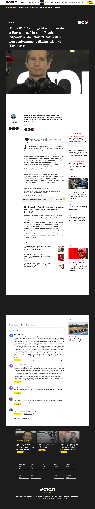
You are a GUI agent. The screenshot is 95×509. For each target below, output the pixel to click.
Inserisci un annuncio (69, 479)
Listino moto (56, 466)
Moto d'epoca (68, 470)
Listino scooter (56, 468)
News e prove (22, 464)
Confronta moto (56, 479)
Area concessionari (90, 3)
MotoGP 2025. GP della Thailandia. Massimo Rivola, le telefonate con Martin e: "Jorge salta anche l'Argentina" (25, 446)
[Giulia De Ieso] (13, 116)
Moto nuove (67, 466)
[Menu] (3, 2)
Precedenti (57, 7)
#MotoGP (32, 192)
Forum (20, 479)
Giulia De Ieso (13, 122)
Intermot (44, 473)
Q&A (55, 477)
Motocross (32, 473)
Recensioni (55, 475)
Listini (55, 464)
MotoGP (12, 22)
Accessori (67, 473)
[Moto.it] (11, 2)
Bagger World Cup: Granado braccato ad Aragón (78, 340)
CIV (31, 477)
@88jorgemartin (38, 191)
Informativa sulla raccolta (5, 508)
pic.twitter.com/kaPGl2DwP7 (40, 192)
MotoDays (44, 470)
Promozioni (67, 477)
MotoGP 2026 (41, 442)
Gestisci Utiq (66, 496)
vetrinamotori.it (57, 504)
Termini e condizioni (28, 496)
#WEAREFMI (33, 479)
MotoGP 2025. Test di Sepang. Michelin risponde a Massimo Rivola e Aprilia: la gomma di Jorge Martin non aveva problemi (39, 264)
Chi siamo (60, 496)
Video (20, 477)
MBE (43, 468)
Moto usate (67, 468)
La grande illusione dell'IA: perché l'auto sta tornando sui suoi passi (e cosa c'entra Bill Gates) (78, 195)
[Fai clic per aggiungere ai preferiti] (82, 22)
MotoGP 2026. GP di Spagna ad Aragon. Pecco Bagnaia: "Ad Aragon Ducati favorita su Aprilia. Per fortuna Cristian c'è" (78, 140)
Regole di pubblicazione (38, 496)
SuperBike (32, 470)
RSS (56, 496)
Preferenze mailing (75, 496)
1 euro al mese (59, 199)
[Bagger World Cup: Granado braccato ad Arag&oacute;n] (78, 328)
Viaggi (20, 475)
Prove (20, 468)
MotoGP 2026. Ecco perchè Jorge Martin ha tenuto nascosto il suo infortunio (47, 445)
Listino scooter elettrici (57, 470)
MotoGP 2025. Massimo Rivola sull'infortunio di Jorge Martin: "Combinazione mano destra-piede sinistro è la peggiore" (69, 446)
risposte (30, 360)
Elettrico (20, 470)
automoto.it (37, 504)
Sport (32, 464)
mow (49, 504)
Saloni (44, 464)
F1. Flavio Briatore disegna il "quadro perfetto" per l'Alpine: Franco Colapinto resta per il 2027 (78, 218)
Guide (20, 473)
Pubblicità (47, 496)
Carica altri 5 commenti (20, 418)
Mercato (68, 464)
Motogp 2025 (63, 442)
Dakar (32, 475)
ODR (52, 496)
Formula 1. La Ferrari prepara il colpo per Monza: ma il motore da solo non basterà (78, 207)
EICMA (44, 466)
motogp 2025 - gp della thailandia (22, 441)
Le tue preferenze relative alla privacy (20, 508)
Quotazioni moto (56, 473)
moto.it (44, 504)
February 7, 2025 (41, 195)
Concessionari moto (68, 475)
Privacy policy (19, 496)
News (20, 466)
